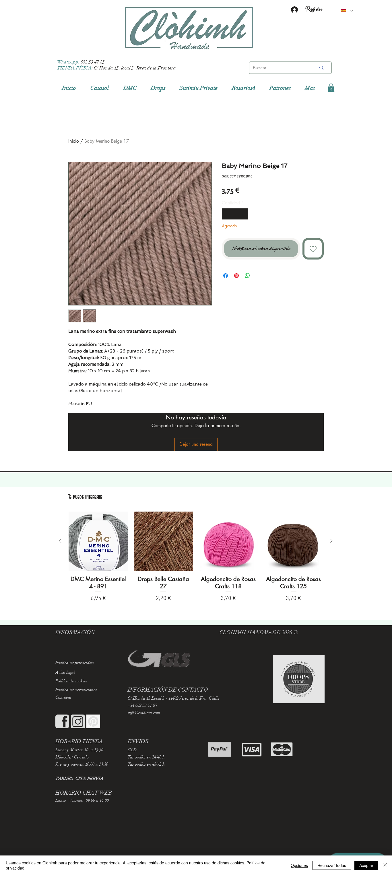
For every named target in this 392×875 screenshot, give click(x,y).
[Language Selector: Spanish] (347, 10)
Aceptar (366, 865)
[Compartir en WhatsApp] (247, 275)
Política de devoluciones (76, 689)
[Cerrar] (385, 865)
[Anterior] (60, 540)
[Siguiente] (331, 540)
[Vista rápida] (98, 541)
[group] (196, 557)
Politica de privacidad (74, 662)
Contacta (63, 697)
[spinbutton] (235, 213)
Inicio (73, 141)
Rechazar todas (331, 865)
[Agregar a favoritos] (313, 249)
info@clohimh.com (144, 712)
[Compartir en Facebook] (225, 275)
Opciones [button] (299, 865)
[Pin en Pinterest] (236, 275)
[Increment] (243, 213)
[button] (331, 88)
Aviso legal (65, 672)
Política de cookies (71, 681)
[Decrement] (227, 213)
